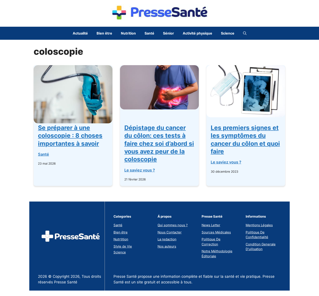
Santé (149, 33)
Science (227, 33)
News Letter (211, 225)
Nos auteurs (167, 246)
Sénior (168, 33)
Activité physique (197, 33)
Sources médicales (216, 232)
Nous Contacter (170, 232)
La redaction (167, 239)
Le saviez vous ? (139, 170)
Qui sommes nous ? (173, 225)
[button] (245, 33)
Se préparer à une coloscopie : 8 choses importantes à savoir (70, 135)
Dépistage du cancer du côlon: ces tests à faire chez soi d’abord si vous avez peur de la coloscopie (159, 143)
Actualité (80, 33)
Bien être (104, 33)
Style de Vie (122, 246)
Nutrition (128, 33)
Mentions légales (259, 225)
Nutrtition (120, 239)
